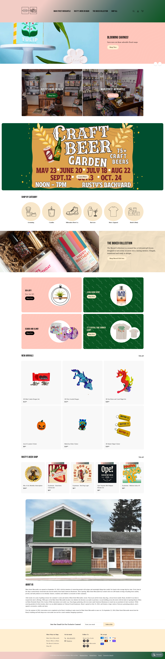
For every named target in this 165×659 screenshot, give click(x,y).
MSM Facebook (84, 646)
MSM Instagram (87, 646)
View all (141, 355)
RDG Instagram (87, 641)
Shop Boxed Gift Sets (116, 258)
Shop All (114, 11)
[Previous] (155, 63)
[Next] (160, 63)
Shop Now (113, 47)
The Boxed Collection (100, 11)
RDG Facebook (84, 641)
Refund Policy (93, 655)
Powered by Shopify (108, 655)
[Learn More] (82, 156)
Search (100, 655)
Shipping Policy (84, 655)
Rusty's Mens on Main (81, 11)
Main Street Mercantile (62, 11)
